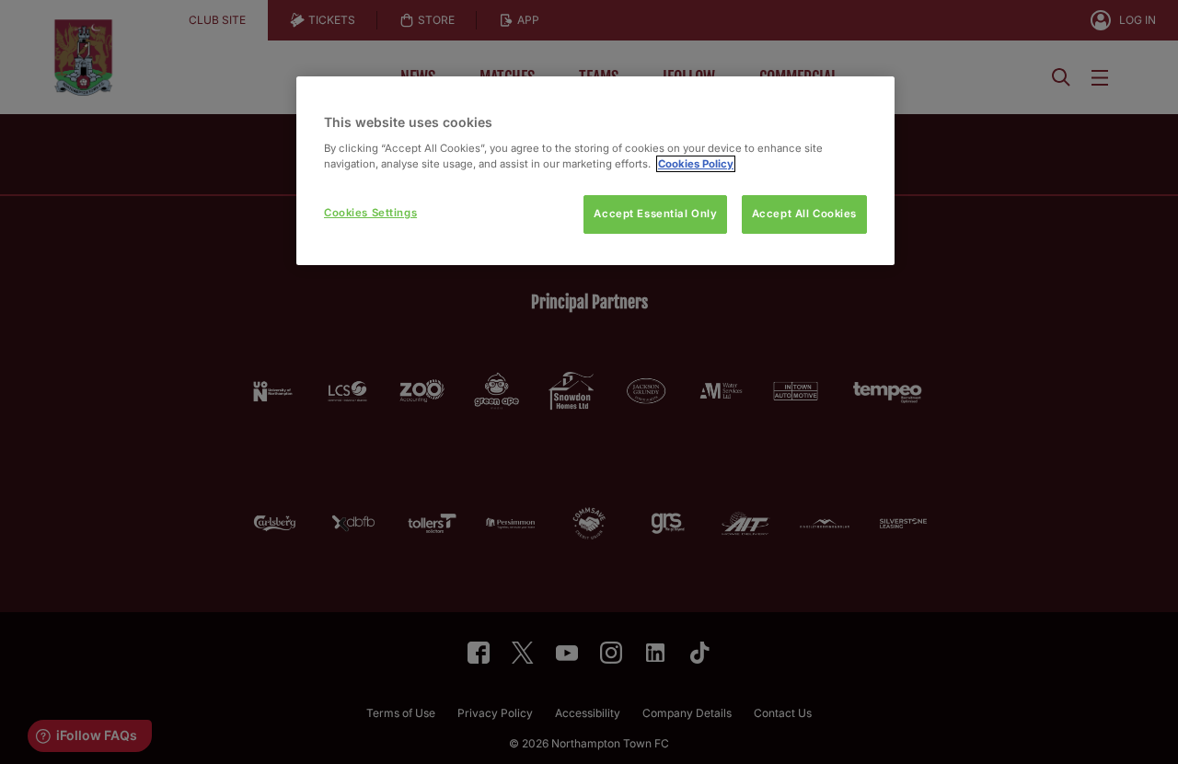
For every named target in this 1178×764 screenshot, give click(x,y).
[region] (595, 170)
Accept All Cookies (804, 213)
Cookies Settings (370, 212)
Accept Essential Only (655, 213)
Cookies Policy (695, 163)
